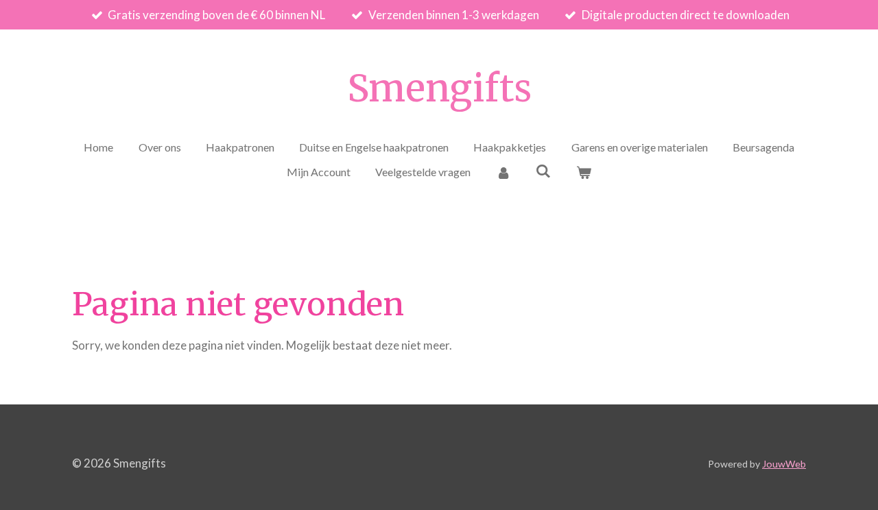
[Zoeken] (543, 170)
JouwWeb (784, 464)
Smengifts (439, 88)
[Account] (502, 172)
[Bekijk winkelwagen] (583, 172)
